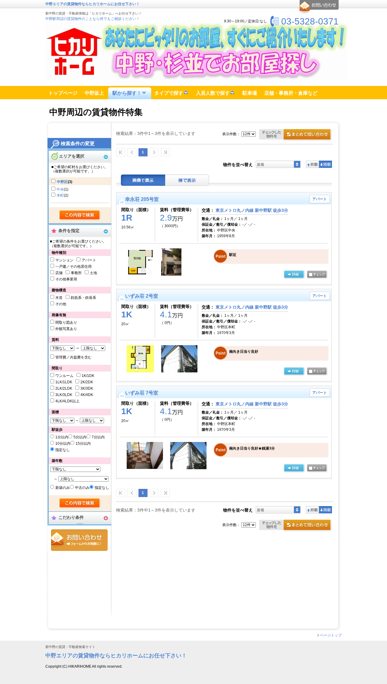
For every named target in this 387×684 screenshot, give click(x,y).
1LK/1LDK (63, 382)
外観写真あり (66, 329)
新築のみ (62, 488)
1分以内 (61, 437)
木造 (59, 298)
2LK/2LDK (63, 388)
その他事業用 (66, 279)
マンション (64, 260)
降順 (325, 164)
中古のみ (82, 488)
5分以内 (79, 437)
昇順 (312, 164)
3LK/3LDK (63, 395)
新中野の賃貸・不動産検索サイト (70, 647)
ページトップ (331, 635)
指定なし (62, 450)
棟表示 (187, 180)
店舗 (59, 273)
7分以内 (98, 437)
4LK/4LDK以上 (67, 401)
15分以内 (83, 443)
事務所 (76, 273)
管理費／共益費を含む (73, 357)
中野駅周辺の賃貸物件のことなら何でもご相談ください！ (92, 19)
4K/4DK (86, 395)
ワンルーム (64, 376)
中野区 (62, 182)
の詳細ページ (293, 275)
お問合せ (79, 540)
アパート (89, 260)
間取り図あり (66, 322)
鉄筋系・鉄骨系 (83, 298)
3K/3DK (86, 388)
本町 (60, 195)
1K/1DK (88, 376)
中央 (60, 189)
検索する (80, 215)
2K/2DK (86, 382)
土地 (93, 273)
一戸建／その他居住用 (73, 266)
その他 (60, 304)
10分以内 (62, 443)
